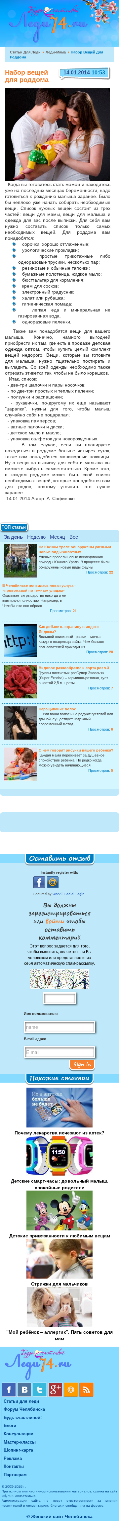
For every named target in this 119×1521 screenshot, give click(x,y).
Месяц (57, 536)
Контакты (14, 1466)
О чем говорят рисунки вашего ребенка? (76, 750)
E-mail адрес (35, 1038)
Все (73, 536)
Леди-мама (56, 51)
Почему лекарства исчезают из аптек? (59, 1132)
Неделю (36, 536)
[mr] (71, 1385)
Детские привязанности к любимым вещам (59, 1235)
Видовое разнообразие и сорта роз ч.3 (74, 667)
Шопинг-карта (18, 1450)
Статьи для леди (25, 51)
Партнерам (15, 1474)
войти (54, 921)
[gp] (56, 1385)
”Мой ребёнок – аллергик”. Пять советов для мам (59, 1335)
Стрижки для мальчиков (59, 1283)
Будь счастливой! (23, 1417)
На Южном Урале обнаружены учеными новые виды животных (75, 549)
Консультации (18, 1433)
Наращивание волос (57, 708)
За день (13, 536)
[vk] (25, 1385)
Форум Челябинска (24, 1409)
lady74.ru (8, 1495)
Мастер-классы (20, 1442)
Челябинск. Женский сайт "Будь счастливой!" (47, 26)
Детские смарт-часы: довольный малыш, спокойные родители (59, 1184)
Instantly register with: (59, 872)
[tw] (40, 1385)
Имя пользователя (41, 1013)
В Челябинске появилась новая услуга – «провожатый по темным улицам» (39, 588)
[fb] (9, 1385)
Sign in (82, 1064)
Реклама (13, 1458)
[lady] (59, 1365)
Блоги (10, 1425)
